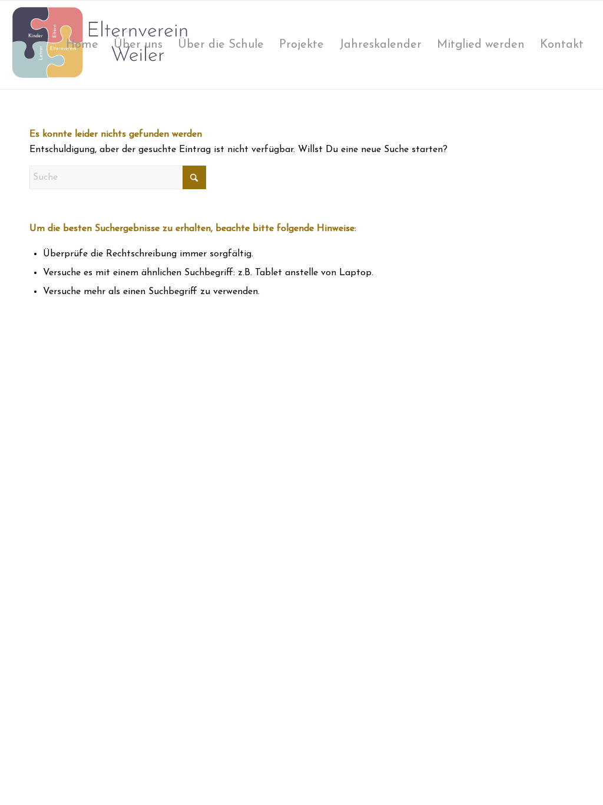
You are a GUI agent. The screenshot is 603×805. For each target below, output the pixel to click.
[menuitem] (82, 45)
